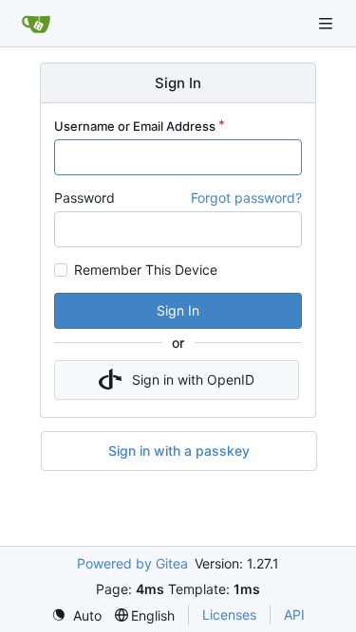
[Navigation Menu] (328, 23)
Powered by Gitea (132, 563)
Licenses (229, 614)
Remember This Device (145, 270)
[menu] (76, 615)
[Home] (36, 24)
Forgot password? (246, 198)
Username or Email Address (134, 126)
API (294, 614)
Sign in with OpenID (193, 379)
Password (84, 198)
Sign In (178, 310)
